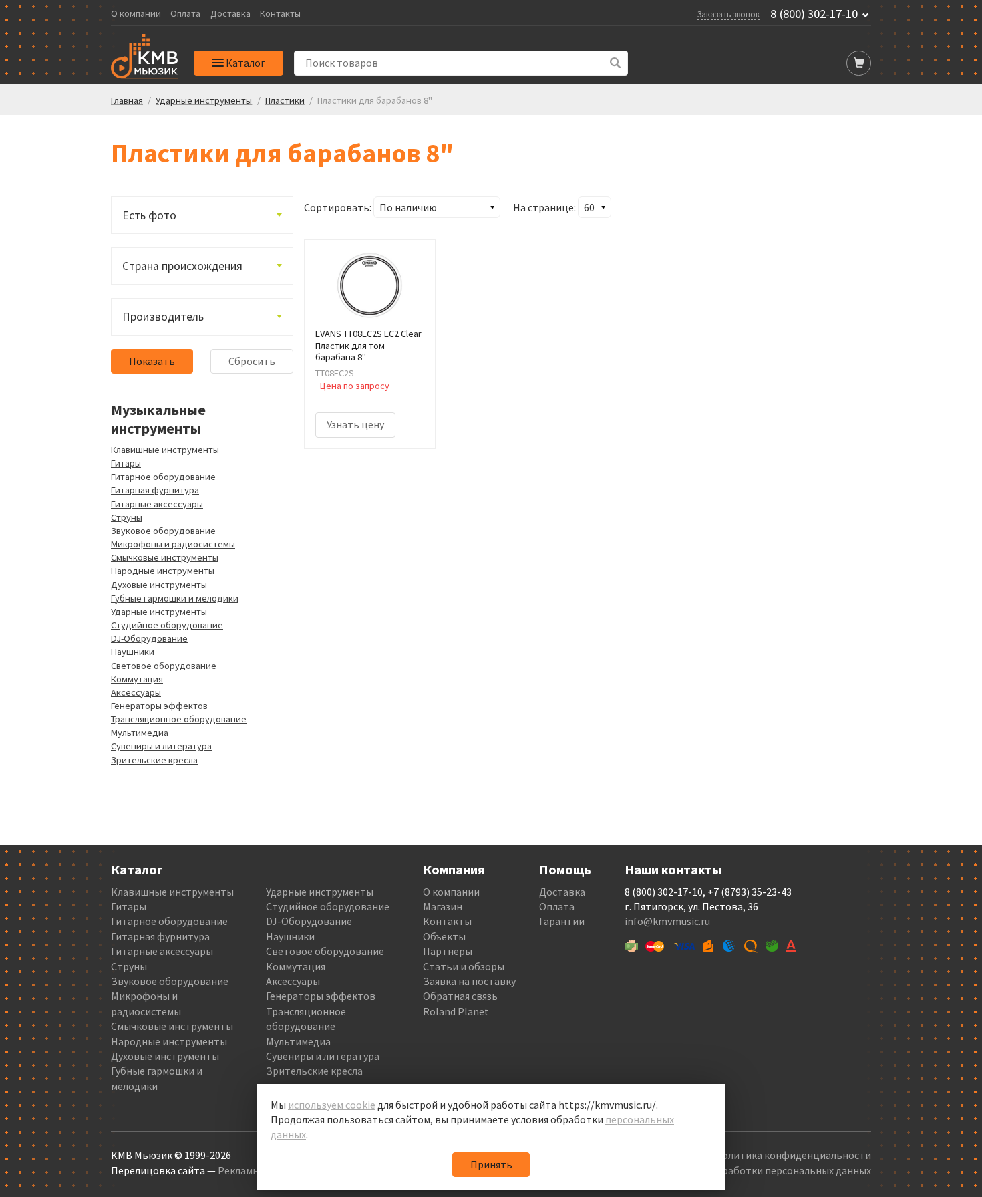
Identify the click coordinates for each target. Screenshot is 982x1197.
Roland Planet (456, 1011)
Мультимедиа (139, 732)
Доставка (230, 13)
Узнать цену (355, 424)
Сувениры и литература (161, 746)
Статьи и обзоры (463, 966)
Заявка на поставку (469, 981)
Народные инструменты (162, 571)
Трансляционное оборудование (179, 719)
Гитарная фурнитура (155, 490)
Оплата (185, 13)
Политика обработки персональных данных (766, 1170)
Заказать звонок (728, 14)
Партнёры (447, 951)
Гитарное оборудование (163, 477)
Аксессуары (136, 692)
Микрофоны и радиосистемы (173, 544)
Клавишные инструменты (165, 450)
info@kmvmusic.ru (667, 921)
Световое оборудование (163, 666)
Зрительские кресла (154, 760)
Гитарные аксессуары (157, 504)
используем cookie (331, 1104)
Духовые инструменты (159, 585)
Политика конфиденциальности (793, 1155)
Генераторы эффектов (159, 706)
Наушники (132, 652)
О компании (136, 13)
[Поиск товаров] (615, 63)
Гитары (126, 463)
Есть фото (149, 215)
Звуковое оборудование (163, 531)
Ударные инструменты (159, 612)
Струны (126, 517)
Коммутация (137, 679)
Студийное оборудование (167, 625)
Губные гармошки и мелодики (174, 598)
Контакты (280, 13)
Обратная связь (460, 996)
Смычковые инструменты (164, 557)
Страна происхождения (182, 266)
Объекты (444, 936)
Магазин (442, 906)
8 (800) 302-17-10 (814, 14)
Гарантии (562, 921)
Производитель (163, 316)
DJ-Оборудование (149, 638)
